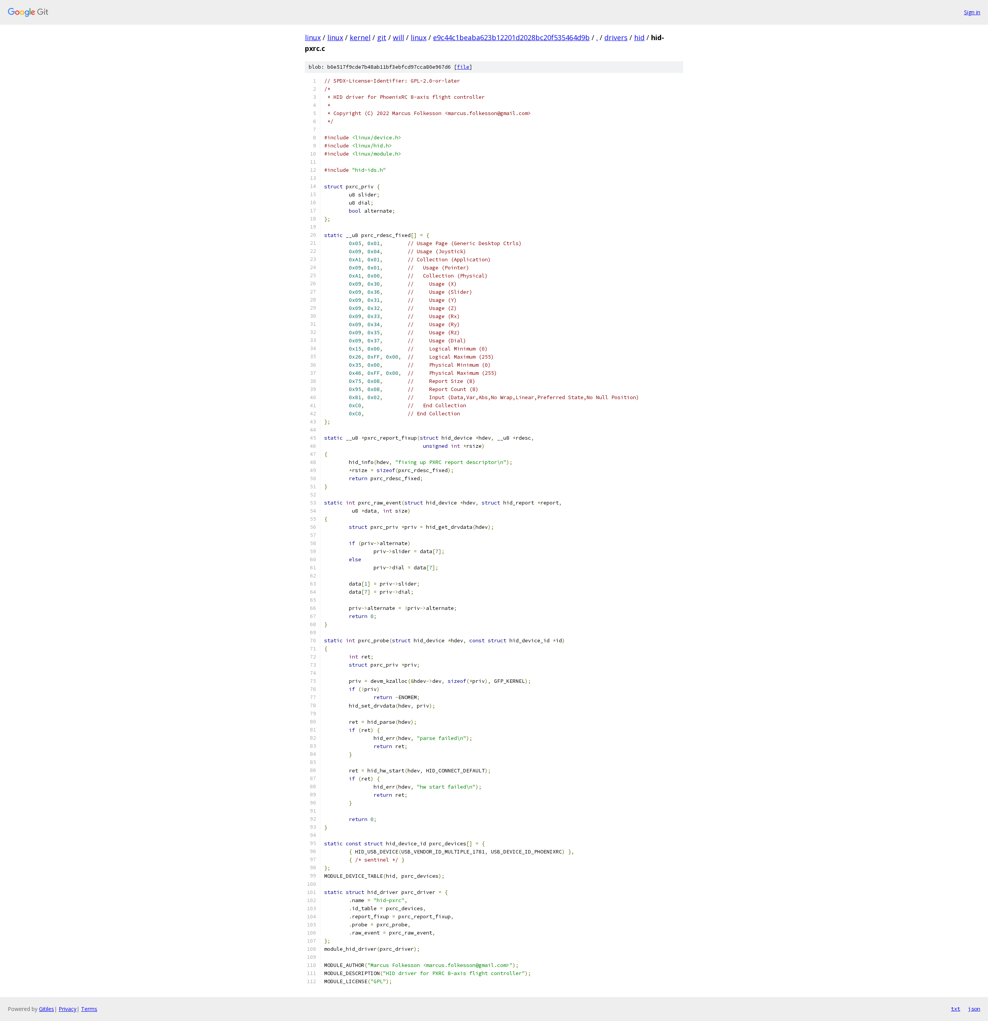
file (463, 67)
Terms (89, 1009)
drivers (616, 37)
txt (955, 1008)
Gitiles (46, 1009)
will (398, 37)
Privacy (67, 1009)
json (974, 1008)
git (381, 37)
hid (639, 37)
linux (313, 37)
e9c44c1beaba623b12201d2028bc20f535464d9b (511, 37)
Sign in (972, 12)
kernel (360, 37)
